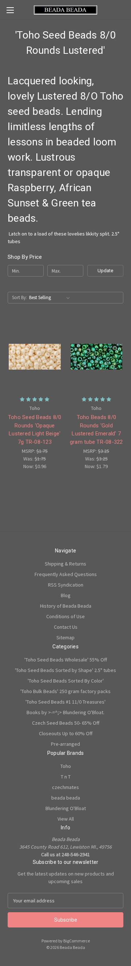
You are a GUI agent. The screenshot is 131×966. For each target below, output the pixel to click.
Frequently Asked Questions (66, 574)
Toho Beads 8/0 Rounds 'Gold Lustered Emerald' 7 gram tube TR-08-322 (96, 429)
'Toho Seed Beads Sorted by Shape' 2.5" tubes (65, 670)
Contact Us (66, 627)
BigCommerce (76, 940)
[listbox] (51, 297)
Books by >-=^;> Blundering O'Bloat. (65, 712)
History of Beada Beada (65, 606)
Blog (66, 595)
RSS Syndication (65, 584)
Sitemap (65, 637)
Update (105, 270)
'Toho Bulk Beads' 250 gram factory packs (65, 691)
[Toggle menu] (10, 10)
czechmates (65, 787)
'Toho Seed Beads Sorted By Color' (66, 680)
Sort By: (19, 297)
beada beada (65, 797)
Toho (65, 766)
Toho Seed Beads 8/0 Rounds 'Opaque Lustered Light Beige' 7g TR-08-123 (34, 429)
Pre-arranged (65, 744)
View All (65, 819)
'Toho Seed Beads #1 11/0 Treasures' (65, 702)
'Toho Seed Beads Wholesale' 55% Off (65, 659)
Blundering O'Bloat (65, 808)
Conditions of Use (65, 616)
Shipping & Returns (65, 563)
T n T (66, 776)
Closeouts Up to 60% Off (65, 733)
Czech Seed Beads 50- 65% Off (65, 723)
